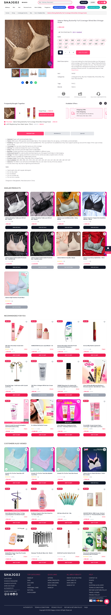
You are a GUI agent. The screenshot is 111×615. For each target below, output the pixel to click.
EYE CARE (30, 583)
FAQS (90, 583)
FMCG (73, 83)
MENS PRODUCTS (53, 580)
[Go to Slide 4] (42, 73)
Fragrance (47, 7)
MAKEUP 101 (71, 585)
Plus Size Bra (78, 78)
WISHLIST (84, 2)
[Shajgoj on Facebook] (5, 594)
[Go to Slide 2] (24, 73)
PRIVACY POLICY (94, 595)
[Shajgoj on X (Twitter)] (8, 594)
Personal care (27, 7)
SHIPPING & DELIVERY (96, 585)
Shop (13, 13)
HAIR (29, 585)
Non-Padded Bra (39, 13)
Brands (24, 2)
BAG (103, 2)
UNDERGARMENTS (59, 7)
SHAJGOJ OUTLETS (10, 583)
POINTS (91, 580)
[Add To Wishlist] (60, 52)
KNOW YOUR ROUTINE (74, 578)
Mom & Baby (38, 7)
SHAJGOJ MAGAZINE (11, 581)
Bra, (83, 77)
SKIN (28, 580)
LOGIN (93, 2)
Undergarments (22, 13)
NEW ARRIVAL (52, 585)
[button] (29, 44)
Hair (19, 7)
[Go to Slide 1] (16, 73)
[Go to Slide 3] (33, 73)
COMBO (71, 7)
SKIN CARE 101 (71, 583)
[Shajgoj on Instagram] (13, 594)
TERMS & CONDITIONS (96, 587)
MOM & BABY (31, 592)
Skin (14, 7)
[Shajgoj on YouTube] (11, 594)
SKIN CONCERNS (53, 583)
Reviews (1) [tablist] (57, 133)
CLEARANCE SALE (93, 7)
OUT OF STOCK (42, 267)
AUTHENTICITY (9, 588)
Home (7, 13)
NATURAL (30, 590)
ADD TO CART (83, 52)
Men (104, 7)
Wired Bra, (98, 77)
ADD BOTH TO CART (46, 114)
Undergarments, (76, 77)
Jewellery (80, 7)
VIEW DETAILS (16, 227)
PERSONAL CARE (33, 587)
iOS (74, 32)
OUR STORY (8, 578)
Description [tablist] (30, 133)
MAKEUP (30, 578)
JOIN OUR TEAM (9, 586)
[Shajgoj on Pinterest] (16, 594)
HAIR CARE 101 (71, 580)
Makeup (7, 7)
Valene (73, 87)
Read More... (75, 70)
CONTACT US (93, 578)
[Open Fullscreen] (50, 65)
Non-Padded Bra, (89, 77)
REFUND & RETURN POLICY (98, 590)
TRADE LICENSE (94, 592)
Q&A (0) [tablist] (82, 133)
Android (79, 32)
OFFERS (50, 578)
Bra (31, 13)
